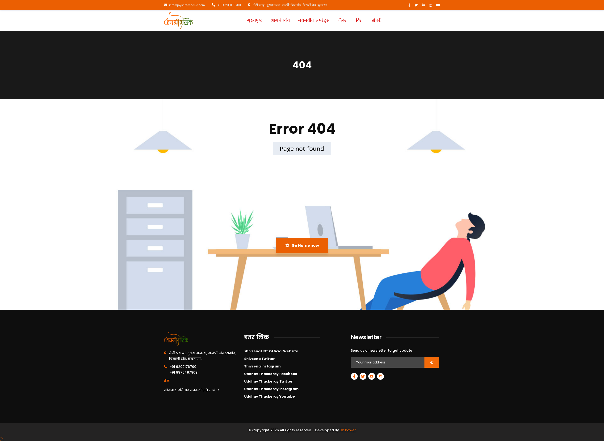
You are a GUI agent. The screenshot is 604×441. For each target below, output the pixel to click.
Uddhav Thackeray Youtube (269, 396)
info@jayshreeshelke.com (187, 5)
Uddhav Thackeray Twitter (268, 381)
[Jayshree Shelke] (178, 20)
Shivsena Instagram (262, 366)
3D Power (348, 430)
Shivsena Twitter (259, 358)
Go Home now (305, 245)
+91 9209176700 (229, 5)
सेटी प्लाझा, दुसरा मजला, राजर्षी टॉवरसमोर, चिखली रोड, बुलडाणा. (290, 5)
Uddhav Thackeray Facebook (270, 373)
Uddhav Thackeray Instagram (271, 389)
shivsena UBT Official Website (271, 351)
